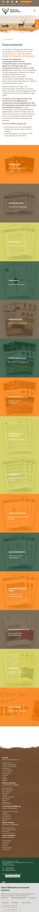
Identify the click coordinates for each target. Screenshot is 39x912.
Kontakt (23, 4)
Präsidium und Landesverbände (9, 766)
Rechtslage (4, 795)
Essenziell (6, 903)
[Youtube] (12, 1)
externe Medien (26, 903)
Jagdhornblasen (5, 802)
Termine (7, 4)
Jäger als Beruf (5, 793)
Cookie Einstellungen (13, 876)
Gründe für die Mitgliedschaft (9, 765)
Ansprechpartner (6, 768)
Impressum (16, 874)
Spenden (4, 777)
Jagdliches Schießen (6, 804)
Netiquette (4, 780)
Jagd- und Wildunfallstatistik (9, 829)
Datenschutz (5, 874)
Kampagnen (5, 813)
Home (3, 39)
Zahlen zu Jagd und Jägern (8, 828)
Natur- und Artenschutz (7, 790)
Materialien (5, 846)
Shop (28, 4)
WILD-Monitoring (6, 817)
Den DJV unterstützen (26, 1)
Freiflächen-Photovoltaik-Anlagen (10, 811)
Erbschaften (5, 775)
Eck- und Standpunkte (7, 770)
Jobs (19, 4)
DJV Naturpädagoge (6, 840)
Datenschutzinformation (18, 898)
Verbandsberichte (6, 773)
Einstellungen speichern (9, 906)
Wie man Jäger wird (6, 791)
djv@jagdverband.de (11, 870)
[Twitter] (16, 1)
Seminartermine (6, 849)
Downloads (13, 4)
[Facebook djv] (8, 1)
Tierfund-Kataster (6, 815)
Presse (2, 4)
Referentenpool (5, 842)
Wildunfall (4, 820)
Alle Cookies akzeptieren (11, 909)
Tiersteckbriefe (5, 831)
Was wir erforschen (6, 818)
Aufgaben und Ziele (6, 763)
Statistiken (15, 903)
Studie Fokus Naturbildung (8, 833)
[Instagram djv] (3, 1)
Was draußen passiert (7, 788)
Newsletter (4, 779)
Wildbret (4, 800)
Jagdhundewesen (6, 798)
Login (21, 874)
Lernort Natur (5, 844)
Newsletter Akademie (7, 847)
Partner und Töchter (7, 771)
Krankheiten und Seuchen (8, 797)
